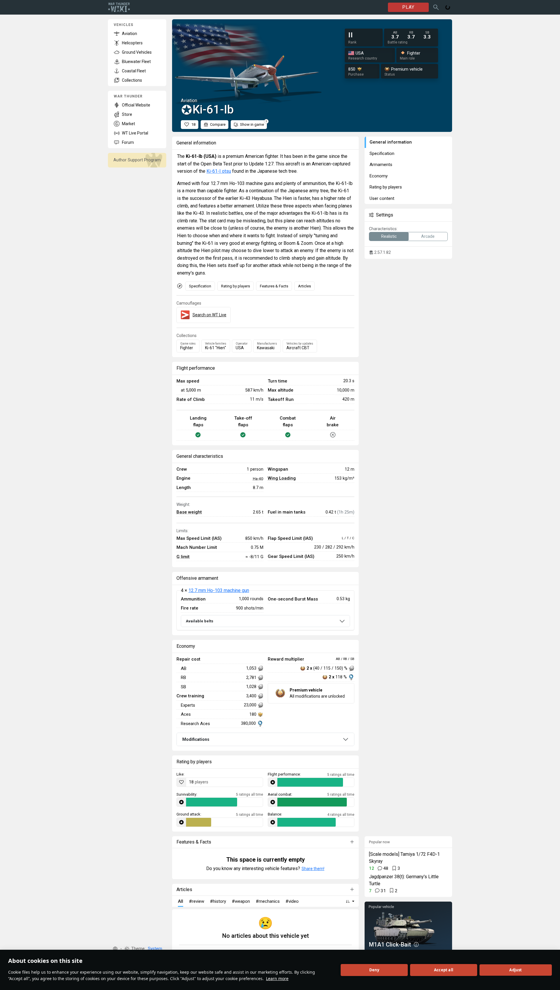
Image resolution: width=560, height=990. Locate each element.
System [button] (155, 948)
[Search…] (436, 7)
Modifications (195, 739)
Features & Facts (274, 286)
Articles (304, 286)
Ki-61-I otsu (218, 171)
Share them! (313, 868)
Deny (374, 969)
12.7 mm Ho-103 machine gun (218, 590)
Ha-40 (258, 478)
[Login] (448, 7)
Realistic (389, 236)
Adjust (515, 969)
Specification (200, 286)
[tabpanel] (265, 610)
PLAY (408, 7)
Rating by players (235, 286)
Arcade (428, 236)
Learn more (277, 978)
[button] (115, 949)
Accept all (443, 969)
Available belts (199, 621)
